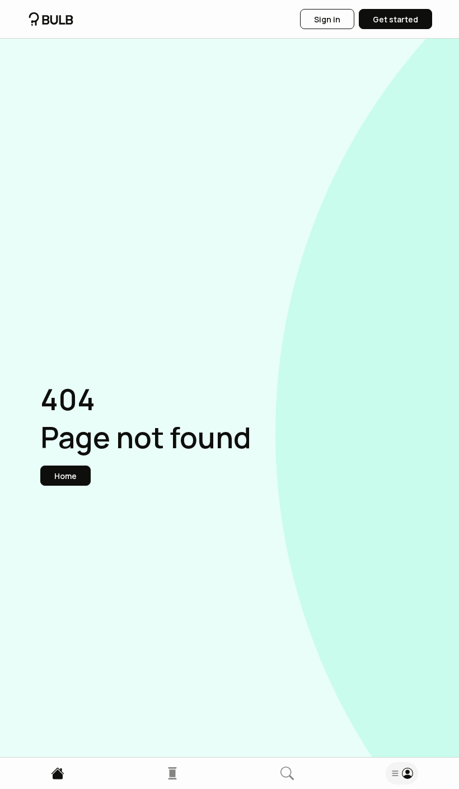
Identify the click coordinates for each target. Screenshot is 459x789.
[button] (65, 476)
